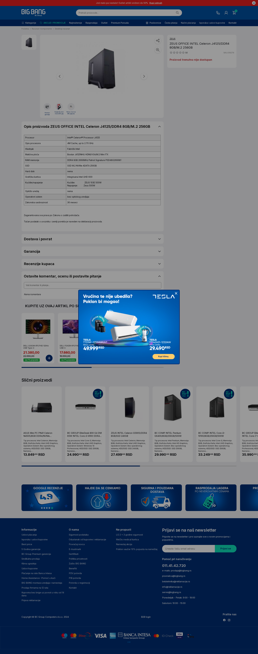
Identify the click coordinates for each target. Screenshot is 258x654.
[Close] (176, 293)
